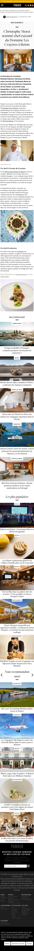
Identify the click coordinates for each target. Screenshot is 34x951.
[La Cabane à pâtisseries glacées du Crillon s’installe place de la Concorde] (17, 558)
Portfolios (4, 922)
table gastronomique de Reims (15, 172)
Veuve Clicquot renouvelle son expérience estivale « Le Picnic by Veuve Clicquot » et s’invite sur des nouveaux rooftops (17, 629)
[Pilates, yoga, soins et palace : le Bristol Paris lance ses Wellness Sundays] (17, 771)
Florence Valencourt (11, 16)
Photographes (5, 924)
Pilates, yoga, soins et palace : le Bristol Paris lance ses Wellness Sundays (17, 774)
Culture (3, 901)
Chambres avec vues (14, 903)
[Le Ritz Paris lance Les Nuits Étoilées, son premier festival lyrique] (17, 836)
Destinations (26, 895)
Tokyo (13, 916)
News (7, 10)
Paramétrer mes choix (18, 943)
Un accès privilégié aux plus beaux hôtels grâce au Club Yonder (17, 1)
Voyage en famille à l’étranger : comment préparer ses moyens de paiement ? (17, 350)
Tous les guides (16, 918)
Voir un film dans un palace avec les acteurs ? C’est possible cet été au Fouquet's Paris (17, 594)
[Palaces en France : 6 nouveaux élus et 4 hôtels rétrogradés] (17, 527)
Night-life (25, 912)
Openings (11, 898)
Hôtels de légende (13, 899)
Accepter (29, 943)
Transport (4, 898)
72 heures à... (25, 896)
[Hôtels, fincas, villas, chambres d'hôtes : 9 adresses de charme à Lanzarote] (17, 380)
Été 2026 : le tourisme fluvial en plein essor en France (17, 709)
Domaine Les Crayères (10, 108)
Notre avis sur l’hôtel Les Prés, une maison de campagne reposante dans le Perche (17, 417)
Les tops (25, 905)
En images (4, 921)
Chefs (2, 907)
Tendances (11, 901)
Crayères (21, 251)
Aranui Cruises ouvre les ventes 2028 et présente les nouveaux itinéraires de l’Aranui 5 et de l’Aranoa (17, 451)
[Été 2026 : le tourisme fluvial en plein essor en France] (17, 707)
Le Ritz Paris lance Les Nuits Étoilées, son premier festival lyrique (17, 839)
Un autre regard (26, 899)
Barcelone (15, 909)
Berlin (13, 913)
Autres (24, 915)
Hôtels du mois (12, 896)
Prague (14, 915)
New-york (15, 912)
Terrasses (25, 913)
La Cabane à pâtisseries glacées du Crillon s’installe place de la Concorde (17, 561)
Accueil (2, 10)
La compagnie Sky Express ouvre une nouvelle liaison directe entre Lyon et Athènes (17, 742)
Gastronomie (6, 905)
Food (2, 899)
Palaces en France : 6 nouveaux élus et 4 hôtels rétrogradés (17, 530)
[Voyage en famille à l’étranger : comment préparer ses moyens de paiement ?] (17, 346)
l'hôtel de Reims (7, 121)
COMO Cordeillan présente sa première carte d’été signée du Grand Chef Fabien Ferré (17, 807)
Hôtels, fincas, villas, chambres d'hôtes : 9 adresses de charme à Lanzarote (17, 383)
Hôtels (3, 896)
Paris (13, 907)
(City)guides (16, 905)
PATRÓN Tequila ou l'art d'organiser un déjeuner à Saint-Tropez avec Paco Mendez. (17, 663)
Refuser (7, 943)
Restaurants (14, 10)
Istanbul (14, 910)
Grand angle (25, 898)
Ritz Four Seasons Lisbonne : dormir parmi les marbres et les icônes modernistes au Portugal (17, 485)
